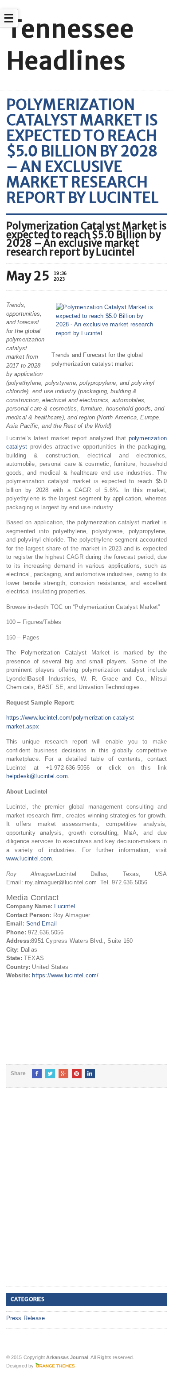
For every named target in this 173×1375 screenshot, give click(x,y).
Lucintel (64, 906)
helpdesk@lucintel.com (37, 776)
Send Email (41, 923)
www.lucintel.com (29, 858)
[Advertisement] (86, 1194)
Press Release (25, 1318)
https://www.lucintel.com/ (65, 975)
